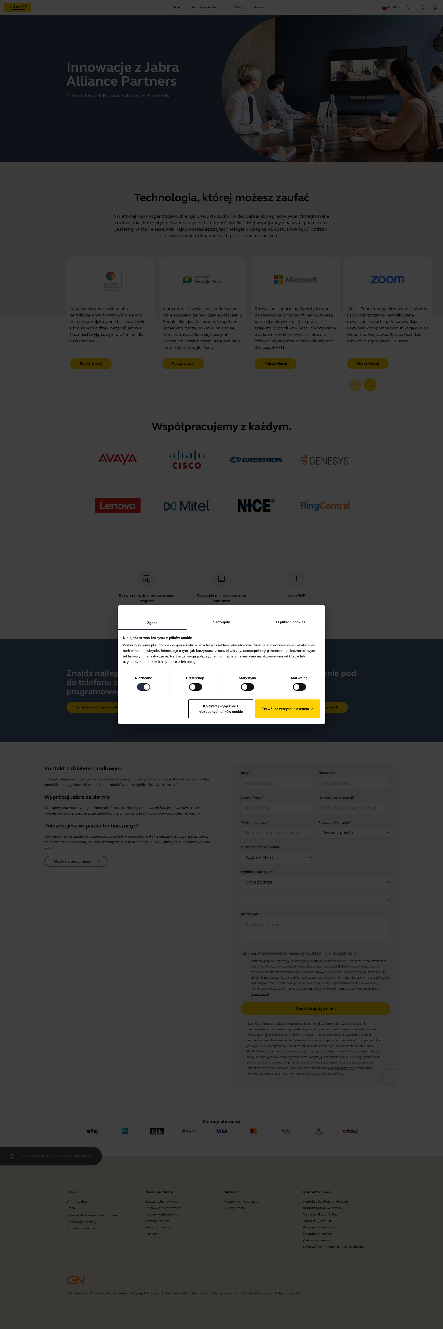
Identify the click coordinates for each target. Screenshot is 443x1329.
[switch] (195, 687)
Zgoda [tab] (152, 622)
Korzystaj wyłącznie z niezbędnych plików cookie (221, 709)
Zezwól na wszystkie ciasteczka (287, 709)
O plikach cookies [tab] (290, 622)
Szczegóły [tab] (221, 622)
